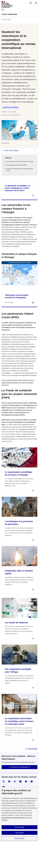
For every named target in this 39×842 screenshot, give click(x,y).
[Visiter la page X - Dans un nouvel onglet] (4, 781)
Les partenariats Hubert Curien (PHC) (16, 165)
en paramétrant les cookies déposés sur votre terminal (17, 817)
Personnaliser (19, 838)
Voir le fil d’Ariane (6, 19)
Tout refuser (19, 833)
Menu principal (36, 3)
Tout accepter (19, 827)
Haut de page (32, 749)
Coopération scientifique (10, 107)
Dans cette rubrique (12, 150)
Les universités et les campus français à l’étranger (20, 161)
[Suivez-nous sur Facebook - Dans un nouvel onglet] (9, 781)
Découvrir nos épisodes (19, 767)
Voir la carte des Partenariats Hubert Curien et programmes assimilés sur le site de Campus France (18, 382)
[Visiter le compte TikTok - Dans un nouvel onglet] (26, 781)
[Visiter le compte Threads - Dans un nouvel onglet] (15, 781)
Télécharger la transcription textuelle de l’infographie (16, 296)
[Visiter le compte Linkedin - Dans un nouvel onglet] (4, 787)
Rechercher (31, 3)
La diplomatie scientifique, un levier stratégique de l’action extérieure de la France (17, 188)
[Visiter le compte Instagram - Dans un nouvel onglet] (20, 781)
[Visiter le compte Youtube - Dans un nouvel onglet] (32, 781)
